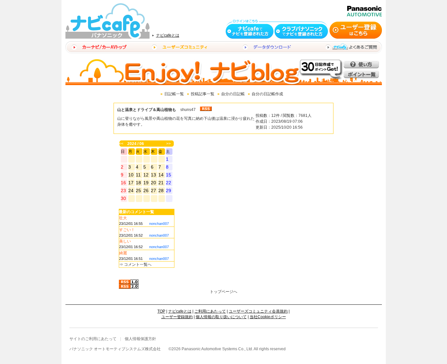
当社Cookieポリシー (268, 317)
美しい (125, 241)
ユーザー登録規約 (177, 317)
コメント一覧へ (138, 264)
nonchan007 (159, 224)
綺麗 (123, 253)
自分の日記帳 (233, 94)
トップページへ (223, 291)
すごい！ (127, 230)
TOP (161, 311)
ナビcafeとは (167, 35)
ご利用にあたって (210, 311)
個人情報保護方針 (140, 339)
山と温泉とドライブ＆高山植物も (146, 109)
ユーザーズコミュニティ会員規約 (258, 311)
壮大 (123, 218)
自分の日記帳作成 (267, 94)
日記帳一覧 (174, 94)
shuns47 (188, 109)
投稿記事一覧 (202, 94)
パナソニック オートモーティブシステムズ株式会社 (115, 349)
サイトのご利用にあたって (92, 339)
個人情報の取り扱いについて (221, 317)
